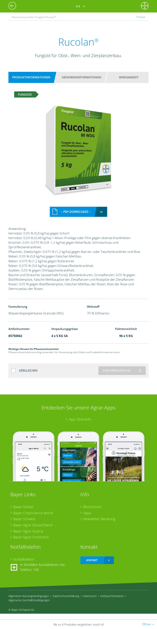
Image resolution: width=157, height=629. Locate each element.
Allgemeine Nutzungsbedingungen (28, 596)
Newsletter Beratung (99, 519)
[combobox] (78, 212)
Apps (87, 513)
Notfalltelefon (23, 559)
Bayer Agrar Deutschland (32, 525)
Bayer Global (23, 506)
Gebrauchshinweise (112, 596)
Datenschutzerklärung (66, 596)
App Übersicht (80, 419)
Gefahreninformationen (81, 77)
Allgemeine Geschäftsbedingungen (29, 600)
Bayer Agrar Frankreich (31, 537)
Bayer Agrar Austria (28, 531)
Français (141, 16)
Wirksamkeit (128, 77)
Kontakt (91, 560)
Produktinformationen (31, 77)
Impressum (89, 596)
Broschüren (92, 506)
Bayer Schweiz (24, 519)
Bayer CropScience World (33, 513)
